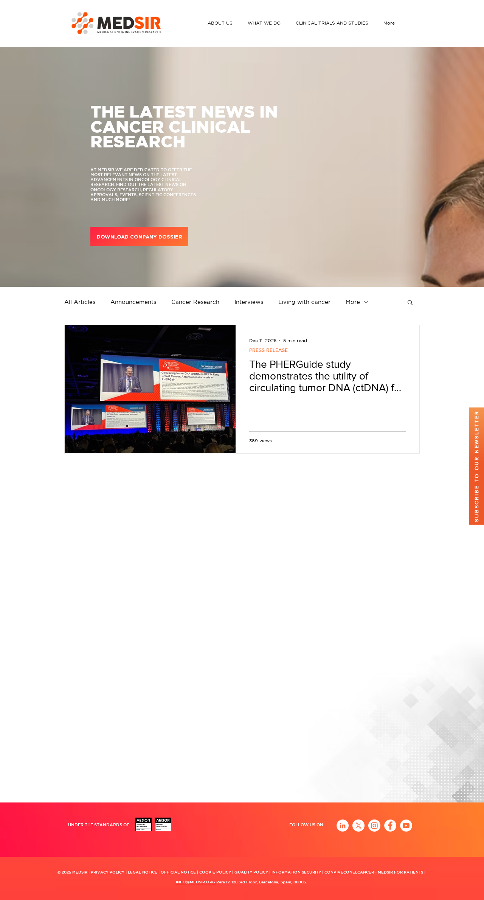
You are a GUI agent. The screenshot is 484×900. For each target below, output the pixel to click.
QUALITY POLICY (251, 872)
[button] (222, 22)
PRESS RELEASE (268, 350)
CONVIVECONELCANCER (348, 872)
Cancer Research (195, 302)
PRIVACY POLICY (107, 872)
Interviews (248, 302)
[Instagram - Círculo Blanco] (374, 825)
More (353, 302)
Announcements (133, 302)
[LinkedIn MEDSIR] (343, 825)
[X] (358, 825)
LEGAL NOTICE (142, 872)
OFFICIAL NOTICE (178, 872)
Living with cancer (304, 302)
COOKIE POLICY (215, 872)
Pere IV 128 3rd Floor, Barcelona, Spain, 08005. (261, 882)
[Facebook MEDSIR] (390, 825)
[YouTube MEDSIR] (406, 825)
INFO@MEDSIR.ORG (196, 882)
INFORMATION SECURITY (295, 872)
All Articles (79, 302)
